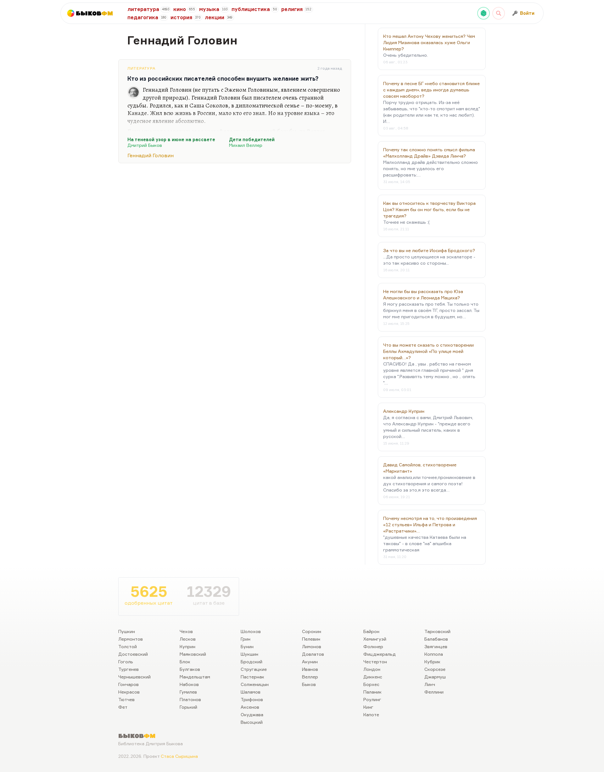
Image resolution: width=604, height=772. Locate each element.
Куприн (187, 646)
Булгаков (190, 669)
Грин (245, 639)
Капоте (371, 714)
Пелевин (311, 639)
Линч (429, 684)
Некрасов (129, 691)
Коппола (433, 654)
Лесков (188, 639)
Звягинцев (435, 646)
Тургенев (128, 669)
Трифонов (252, 699)
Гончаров (128, 684)
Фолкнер (373, 646)
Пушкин (126, 631)
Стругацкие (254, 669)
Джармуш (435, 676)
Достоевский (133, 654)
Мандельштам (195, 676)
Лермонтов (130, 639)
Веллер (310, 676)
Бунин (247, 646)
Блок (185, 661)
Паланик (372, 691)
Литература (141, 68)
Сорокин (311, 631)
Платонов (190, 699)
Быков (309, 684)
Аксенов (250, 707)
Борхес (371, 684)
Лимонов (311, 646)
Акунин (310, 661)
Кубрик (432, 661)
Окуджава (252, 714)
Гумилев (188, 691)
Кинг (368, 707)
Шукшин (249, 654)
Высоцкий (252, 722)
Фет (122, 707)
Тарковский (437, 631)
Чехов (186, 631)
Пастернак (252, 676)
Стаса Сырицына (179, 756)
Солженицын (255, 684)
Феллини (434, 691)
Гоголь (125, 661)
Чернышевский (134, 676)
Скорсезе (434, 669)
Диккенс (372, 676)
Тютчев (126, 699)
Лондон (371, 669)
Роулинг (372, 699)
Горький (188, 707)
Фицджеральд (379, 654)
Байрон (371, 631)
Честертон (375, 661)
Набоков (189, 684)
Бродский (251, 661)
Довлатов (313, 654)
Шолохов (251, 631)
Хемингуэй (374, 639)
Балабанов (436, 639)
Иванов (310, 669)
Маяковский (193, 654)
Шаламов (250, 691)
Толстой (127, 646)
